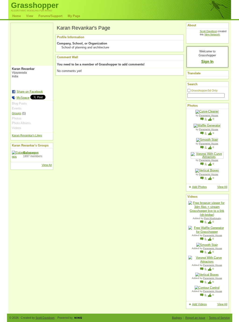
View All (47, 165)
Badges (177, 317)
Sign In (207, 61)
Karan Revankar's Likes (27, 135)
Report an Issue (195, 317)
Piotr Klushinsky (212, 218)
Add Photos (199, 187)
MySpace (23, 97)
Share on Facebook (30, 91)
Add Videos (199, 304)
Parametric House (208, 115)
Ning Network (212, 34)
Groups (16, 113)
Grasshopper (35, 5)
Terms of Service (219, 317)
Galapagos (31, 152)
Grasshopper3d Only (204, 90)
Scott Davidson (208, 31)
